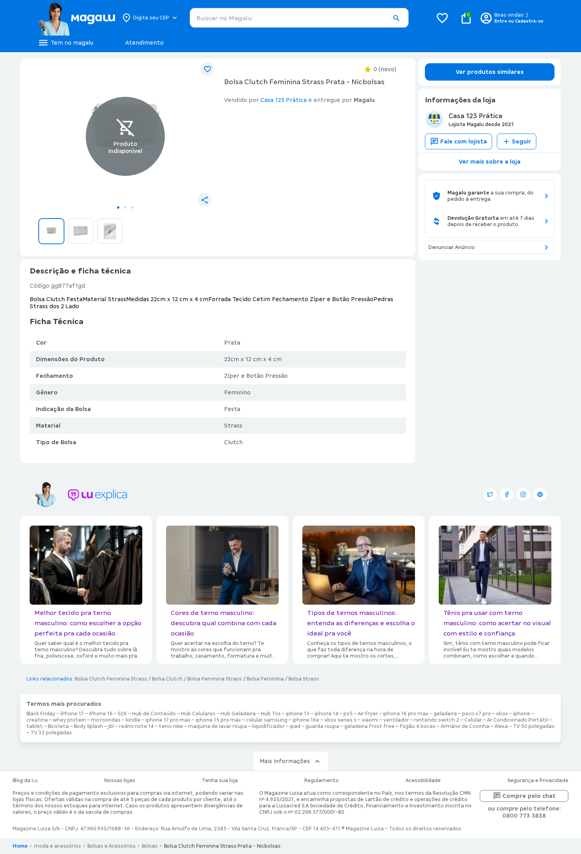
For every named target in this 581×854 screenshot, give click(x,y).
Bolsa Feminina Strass (214, 679)
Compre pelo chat (529, 796)
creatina (37, 720)
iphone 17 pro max (168, 720)
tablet (34, 726)
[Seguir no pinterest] (540, 494)
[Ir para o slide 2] (125, 207)
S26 (122, 713)
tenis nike (171, 726)
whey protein (69, 720)
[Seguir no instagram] (523, 494)
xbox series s (340, 720)
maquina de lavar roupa (217, 726)
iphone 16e (305, 720)
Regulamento (321, 780)
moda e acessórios (57, 846)
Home (20, 846)
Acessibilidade (423, 780)
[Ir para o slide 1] (118, 207)
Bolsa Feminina (265, 679)
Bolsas (150, 846)
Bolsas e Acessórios (111, 846)
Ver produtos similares (490, 72)
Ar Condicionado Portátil (517, 720)
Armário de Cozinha (465, 726)
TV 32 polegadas (51, 732)
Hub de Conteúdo (154, 713)
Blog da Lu (25, 780)
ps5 (348, 713)
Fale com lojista (463, 141)
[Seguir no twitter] (490, 494)
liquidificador (268, 726)
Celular (473, 720)
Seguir (521, 141)
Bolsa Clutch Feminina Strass (111, 679)
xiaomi (370, 720)
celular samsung (266, 720)
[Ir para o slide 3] (132, 207)
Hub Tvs (271, 713)
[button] (396, 18)
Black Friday (40, 713)
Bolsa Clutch (167, 679)
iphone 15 (297, 713)
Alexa (501, 726)
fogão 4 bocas (418, 726)
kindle (133, 720)
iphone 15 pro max (218, 720)
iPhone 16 (101, 713)
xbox (502, 713)
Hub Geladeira (238, 713)
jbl (111, 726)
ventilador (396, 720)
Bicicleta (58, 726)
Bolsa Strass (304, 679)
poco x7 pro (476, 713)
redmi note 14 (136, 726)
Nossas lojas (119, 780)
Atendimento (144, 43)
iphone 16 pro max (405, 713)
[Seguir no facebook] (506, 494)
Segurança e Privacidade (537, 780)
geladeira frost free (369, 726)
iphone (521, 713)
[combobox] (299, 18)
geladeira (445, 713)
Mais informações (285, 761)
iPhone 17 (72, 713)
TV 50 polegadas (534, 726)
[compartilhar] (204, 200)
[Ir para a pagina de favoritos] (442, 18)
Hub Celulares (198, 713)
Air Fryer (368, 713)
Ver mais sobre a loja (490, 161)
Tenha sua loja (220, 780)
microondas (106, 720)
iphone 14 (326, 713)
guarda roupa (322, 726)
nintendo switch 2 (436, 720)
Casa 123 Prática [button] (283, 100)
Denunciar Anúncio (451, 247)
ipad (295, 726)
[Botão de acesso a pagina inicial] (76, 18)
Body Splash (88, 726)
